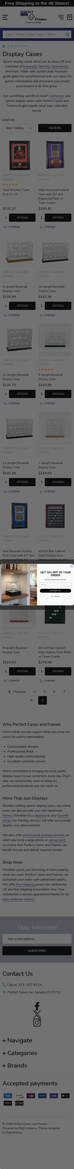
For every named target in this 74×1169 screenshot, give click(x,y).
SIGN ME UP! (55, 590)
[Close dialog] (71, 566)
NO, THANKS (55, 596)
